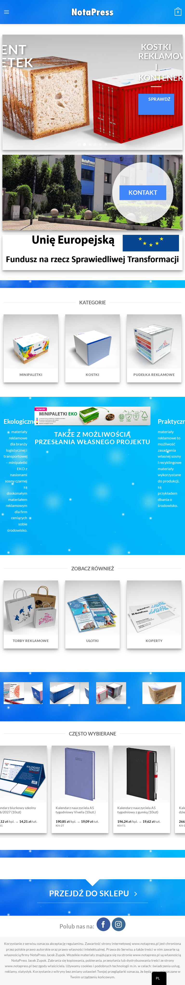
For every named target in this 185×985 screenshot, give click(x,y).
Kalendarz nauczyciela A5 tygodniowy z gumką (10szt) (22, 810)
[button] (6, 12)
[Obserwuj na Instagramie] (119, 924)
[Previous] (12, 92)
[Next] (173, 92)
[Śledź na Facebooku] (103, 924)
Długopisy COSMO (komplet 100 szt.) (147, 810)
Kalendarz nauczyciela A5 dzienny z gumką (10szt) (83, 810)
